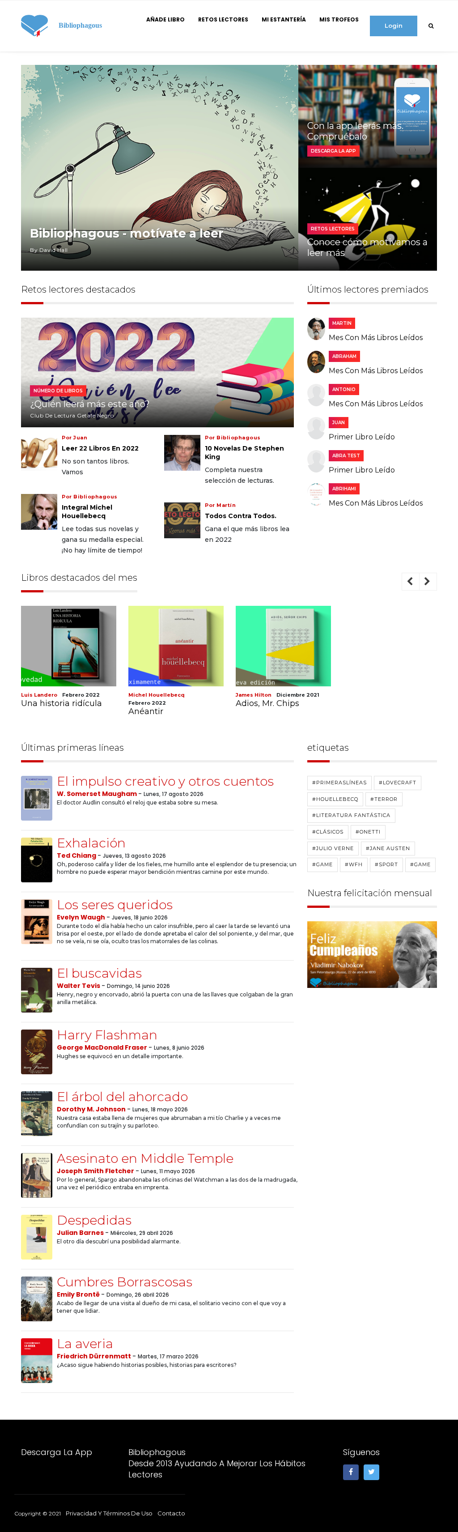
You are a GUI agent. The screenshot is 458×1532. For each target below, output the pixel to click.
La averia (85, 1343)
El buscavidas (99, 973)
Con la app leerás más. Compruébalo (355, 131)
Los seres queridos (115, 904)
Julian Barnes (81, 1232)
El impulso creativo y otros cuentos (165, 781)
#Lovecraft (397, 782)
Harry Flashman (107, 1035)
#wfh (354, 864)
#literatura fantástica (351, 815)
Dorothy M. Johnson (92, 1109)
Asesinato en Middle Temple (145, 1158)
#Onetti (368, 832)
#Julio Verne (333, 848)
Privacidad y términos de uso (109, 1513)
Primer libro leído (362, 437)
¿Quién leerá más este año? (90, 404)
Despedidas (94, 1220)
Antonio (344, 389)
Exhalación (91, 843)
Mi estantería (284, 19)
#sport (386, 864)
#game (322, 864)
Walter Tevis (79, 985)
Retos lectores (223, 19)
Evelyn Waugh (81, 917)
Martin (342, 323)
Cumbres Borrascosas (124, 1281)
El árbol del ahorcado (122, 1096)
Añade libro (165, 19)
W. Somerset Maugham (97, 793)
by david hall (49, 250)
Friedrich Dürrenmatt (94, 1356)
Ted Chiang (77, 855)
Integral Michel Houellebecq (87, 511)
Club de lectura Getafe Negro (72, 415)
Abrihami (344, 489)
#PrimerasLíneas (339, 782)
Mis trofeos (339, 19)
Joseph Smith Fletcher (96, 1170)
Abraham (344, 356)
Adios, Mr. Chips (267, 703)
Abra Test (346, 456)
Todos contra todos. (240, 516)
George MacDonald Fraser (102, 1047)
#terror (384, 799)
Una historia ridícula (61, 703)
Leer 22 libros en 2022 (100, 448)
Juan (338, 423)
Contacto (171, 1513)
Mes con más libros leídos (376, 337)
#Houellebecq (335, 799)
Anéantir (145, 711)
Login (394, 25)
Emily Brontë (79, 1294)
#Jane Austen (388, 848)
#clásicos (328, 832)
